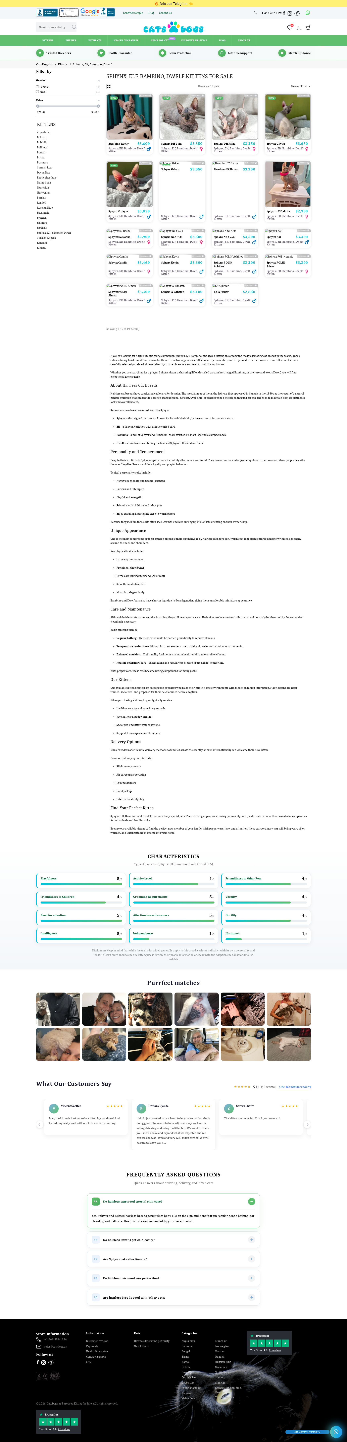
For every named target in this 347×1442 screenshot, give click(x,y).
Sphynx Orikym (118, 211)
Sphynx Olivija (276, 143)
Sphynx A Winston (172, 291)
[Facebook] (284, 13)
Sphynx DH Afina (225, 143)
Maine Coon (44, 182)
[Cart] (308, 28)
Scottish (42, 217)
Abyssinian (43, 132)
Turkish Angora (46, 237)
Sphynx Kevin (170, 262)
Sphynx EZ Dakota (278, 211)
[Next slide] (307, 1124)
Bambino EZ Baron (226, 169)
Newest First (301, 86)
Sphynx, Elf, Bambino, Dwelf (54, 232)
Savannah (43, 212)
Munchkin (43, 187)
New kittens (141, 1346)
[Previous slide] (39, 1124)
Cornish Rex (44, 167)
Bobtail (41, 142)
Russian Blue (45, 207)
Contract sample (133, 12)
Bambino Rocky (118, 143)
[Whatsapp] (308, 13)
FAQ (88, 1361)
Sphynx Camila (118, 262)
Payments (92, 1346)
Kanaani (42, 242)
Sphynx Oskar (170, 169)
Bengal (41, 152)
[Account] (299, 27)
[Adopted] (182, 286)
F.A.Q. (151, 12)
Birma (41, 157)
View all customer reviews (295, 1086)
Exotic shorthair (46, 177)
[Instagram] (290, 14)
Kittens (46, 124)
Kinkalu (41, 247)
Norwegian (43, 192)
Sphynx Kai (274, 236)
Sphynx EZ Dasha (119, 236)
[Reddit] (297, 13)
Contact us (165, 12)
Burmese (42, 162)
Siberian (42, 227)
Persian (41, 197)
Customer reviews (97, 1341)
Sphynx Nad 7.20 (224, 236)
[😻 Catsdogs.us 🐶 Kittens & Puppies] (173, 26)
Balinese (42, 147)
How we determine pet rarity (151, 1341)
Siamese (42, 222)
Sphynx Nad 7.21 (172, 236)
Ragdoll (41, 202)
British (41, 137)
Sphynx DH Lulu (171, 143)
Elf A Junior (221, 291)
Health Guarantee (97, 1351)
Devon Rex (43, 172)
